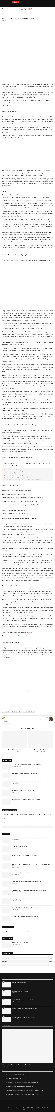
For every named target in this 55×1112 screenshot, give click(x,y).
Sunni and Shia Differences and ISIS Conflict (23, 1017)
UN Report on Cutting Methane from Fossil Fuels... (18, 1065)
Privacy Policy (44, 1107)
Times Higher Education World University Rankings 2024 (26, 773)
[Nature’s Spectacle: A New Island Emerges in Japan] (6, 918)
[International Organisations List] (6, 945)
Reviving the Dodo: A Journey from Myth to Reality (24, 855)
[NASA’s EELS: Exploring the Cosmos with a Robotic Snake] (6, 910)
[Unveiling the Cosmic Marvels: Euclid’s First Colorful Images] (6, 901)
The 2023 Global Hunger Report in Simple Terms (24, 790)
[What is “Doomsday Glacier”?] (6, 849)
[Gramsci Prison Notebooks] (14, 739)
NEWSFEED (15, 1107)
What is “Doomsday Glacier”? (19, 846)
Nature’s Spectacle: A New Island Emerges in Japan (25, 916)
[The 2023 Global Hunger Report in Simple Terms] (6, 793)
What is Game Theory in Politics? (20, 991)
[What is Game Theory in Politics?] (6, 993)
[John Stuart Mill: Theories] (40, 739)
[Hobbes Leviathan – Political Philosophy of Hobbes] (6, 1011)
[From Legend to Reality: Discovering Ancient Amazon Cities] (6, 884)
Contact (37, 1107)
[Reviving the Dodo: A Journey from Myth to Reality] (6, 858)
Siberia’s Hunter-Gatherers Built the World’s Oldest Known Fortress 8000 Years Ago (32, 864)
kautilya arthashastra (29, 711)
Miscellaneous (29, 1107)
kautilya (19, 711)
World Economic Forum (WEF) (19, 982)
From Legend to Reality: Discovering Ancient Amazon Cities (26, 881)
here (30, 632)
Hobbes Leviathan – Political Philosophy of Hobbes (24, 1008)
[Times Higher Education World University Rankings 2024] (6, 775)
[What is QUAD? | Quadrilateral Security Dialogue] (6, 1002)
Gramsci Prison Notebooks (14, 750)
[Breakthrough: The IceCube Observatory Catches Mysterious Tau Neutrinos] (6, 840)
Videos (22, 1107)
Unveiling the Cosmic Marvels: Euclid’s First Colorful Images (27, 899)
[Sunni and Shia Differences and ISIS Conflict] (6, 1019)
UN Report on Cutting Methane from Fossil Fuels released (26, 764)
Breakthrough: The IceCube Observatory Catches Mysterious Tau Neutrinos (30, 838)
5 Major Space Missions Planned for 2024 (22, 873)
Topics (9, 1107)
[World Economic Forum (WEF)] (6, 984)
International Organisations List (20, 942)
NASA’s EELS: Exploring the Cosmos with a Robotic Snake (26, 907)
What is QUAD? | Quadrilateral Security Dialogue (24, 1000)
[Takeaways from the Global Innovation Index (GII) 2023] (6, 784)
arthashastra (6, 711)
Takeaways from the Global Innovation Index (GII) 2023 (26, 782)
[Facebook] (26, 4)
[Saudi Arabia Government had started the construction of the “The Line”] (6, 892)
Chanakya (14, 711)
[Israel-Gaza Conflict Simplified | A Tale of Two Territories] (6, 802)
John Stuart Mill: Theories (40, 750)
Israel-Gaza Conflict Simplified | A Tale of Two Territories (26, 799)
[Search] (52, 9)
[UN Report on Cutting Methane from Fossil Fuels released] (6, 767)
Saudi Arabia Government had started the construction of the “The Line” (30, 890)
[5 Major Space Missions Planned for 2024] (6, 875)
